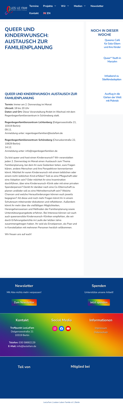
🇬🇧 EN (46, 13)
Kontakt (34, 13)
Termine (34, 6)
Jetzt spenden (99, 302)
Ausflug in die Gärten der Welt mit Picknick (112, 97)
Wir (63, 6)
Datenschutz (101, 332)
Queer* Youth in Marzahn (112, 59)
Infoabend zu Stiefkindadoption (111, 77)
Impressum (101, 328)
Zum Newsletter (24, 302)
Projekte (48, 6)
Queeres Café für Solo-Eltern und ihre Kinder (112, 43)
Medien (78, 6)
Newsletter (97, 6)
